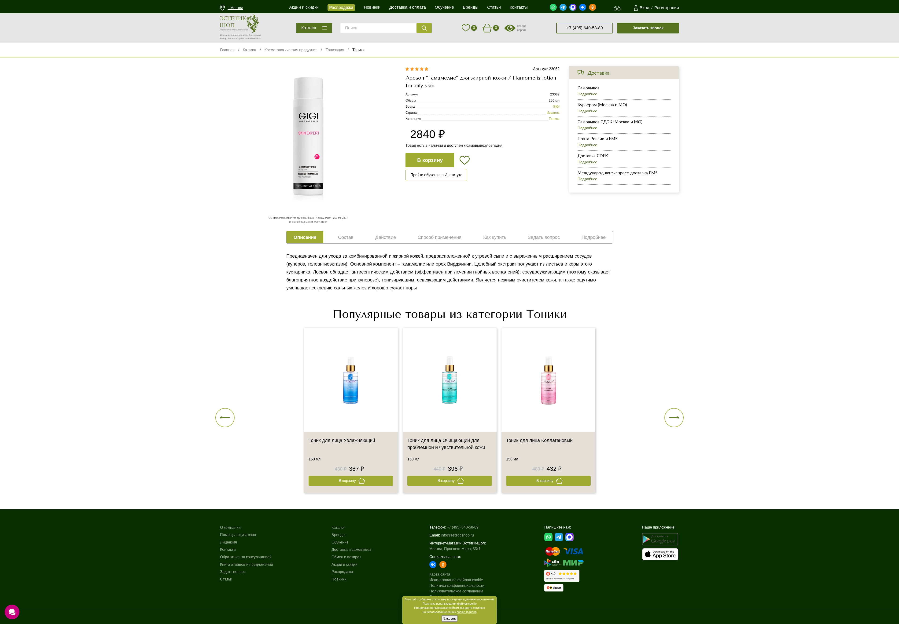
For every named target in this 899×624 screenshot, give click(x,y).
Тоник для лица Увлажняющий (342, 440)
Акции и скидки (344, 564)
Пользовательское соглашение (456, 591)
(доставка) (255, 35)
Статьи (226, 579)
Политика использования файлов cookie (450, 603)
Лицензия (228, 542)
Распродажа (342, 572)
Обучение (340, 542)
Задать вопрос (233, 572)
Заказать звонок (648, 28)
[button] (225, 417)
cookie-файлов (466, 612)
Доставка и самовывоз (351, 549)
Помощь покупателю (238, 535)
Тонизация (335, 50)
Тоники (358, 50)
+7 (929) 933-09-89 (449, 302)
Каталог (249, 50)
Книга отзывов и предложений (246, 564)
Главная (227, 50)
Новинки (339, 579)
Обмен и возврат (346, 557)
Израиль (553, 112)
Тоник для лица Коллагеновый (539, 440)
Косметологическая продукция (291, 50)
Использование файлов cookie (456, 580)
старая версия (522, 28)
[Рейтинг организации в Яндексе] (561, 576)
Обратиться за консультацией (246, 557)
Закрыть (449, 618)
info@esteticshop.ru (457, 535)
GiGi (556, 106)
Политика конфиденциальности (456, 586)
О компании (230, 527)
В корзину (430, 160)
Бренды (338, 535)
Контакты (228, 549)
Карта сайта (439, 574)
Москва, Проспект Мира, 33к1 (455, 549)
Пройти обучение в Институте (436, 175)
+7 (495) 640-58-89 (585, 28)
